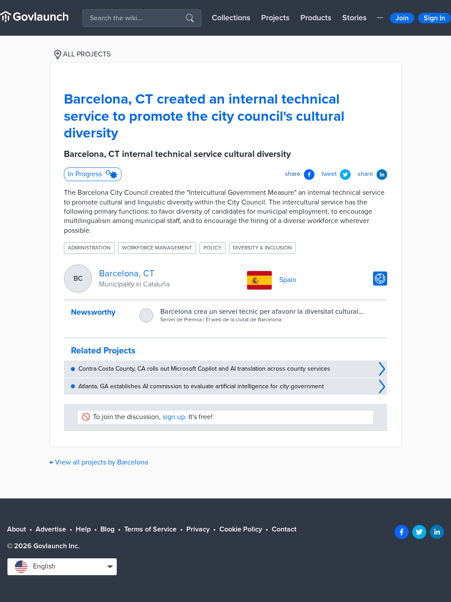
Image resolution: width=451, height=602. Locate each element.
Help (83, 529)
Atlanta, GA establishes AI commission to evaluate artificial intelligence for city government (201, 386)
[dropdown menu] (380, 18)
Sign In (434, 18)
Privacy (198, 529)
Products (316, 17)
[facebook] (402, 532)
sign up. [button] (175, 416)
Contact (284, 529)
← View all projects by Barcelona (98, 462)
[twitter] (419, 532)
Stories (354, 17)
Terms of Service (150, 529)
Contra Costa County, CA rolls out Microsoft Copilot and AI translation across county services (204, 368)
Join (402, 18)
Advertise (51, 529)
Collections (231, 17)
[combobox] (62, 567)
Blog (107, 529)
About (16, 529)
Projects (275, 17)
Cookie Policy (240, 529)
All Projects (87, 54)
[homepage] (34, 16)
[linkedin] (437, 532)
